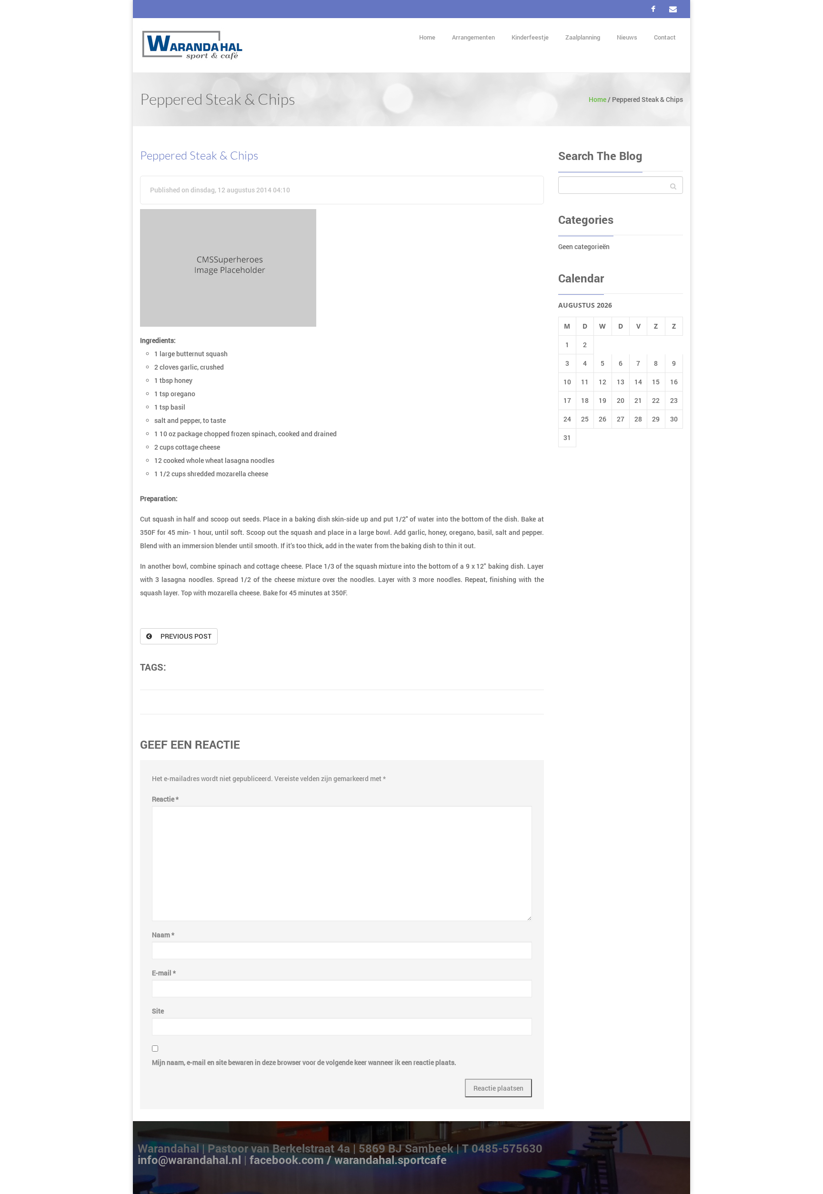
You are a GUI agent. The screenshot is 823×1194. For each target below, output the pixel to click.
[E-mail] (673, 9)
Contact (665, 37)
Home (427, 37)
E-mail (164, 972)
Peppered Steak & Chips (199, 156)
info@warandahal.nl (191, 1159)
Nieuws (627, 37)
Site (158, 1010)
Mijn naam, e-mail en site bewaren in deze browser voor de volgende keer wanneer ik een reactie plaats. (304, 1062)
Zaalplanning (582, 37)
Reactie (165, 798)
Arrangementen (473, 37)
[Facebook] (653, 9)
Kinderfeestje (530, 37)
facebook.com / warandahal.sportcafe (348, 1159)
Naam (163, 934)
